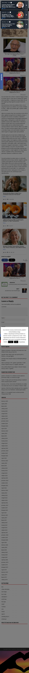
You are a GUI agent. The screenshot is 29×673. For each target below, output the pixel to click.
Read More (22, 342)
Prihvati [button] (10, 342)
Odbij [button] (16, 342)
